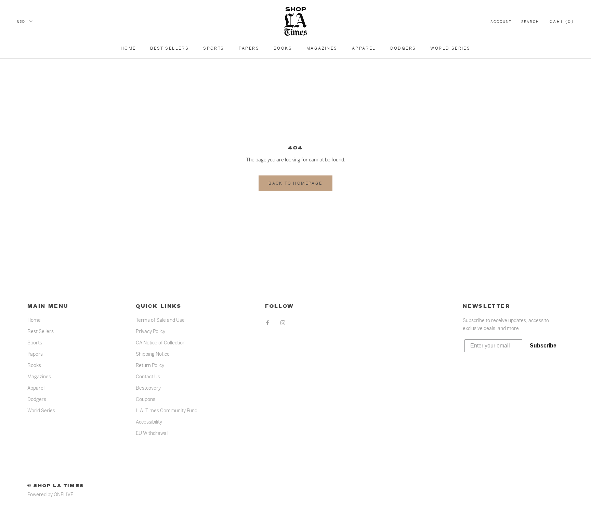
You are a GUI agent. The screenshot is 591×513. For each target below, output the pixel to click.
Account (501, 22)
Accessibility (149, 422)
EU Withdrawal (152, 433)
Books (283, 48)
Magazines (322, 48)
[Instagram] (282, 323)
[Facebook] (267, 323)
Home (128, 48)
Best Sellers (169, 48)
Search (530, 22)
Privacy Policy (150, 331)
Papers (249, 48)
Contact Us (148, 377)
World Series (450, 48)
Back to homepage (295, 183)
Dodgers (403, 48)
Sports (213, 48)
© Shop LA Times (55, 485)
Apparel (364, 48)
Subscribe (543, 346)
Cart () (562, 21)
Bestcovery (148, 388)
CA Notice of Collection (160, 343)
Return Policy (150, 365)
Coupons (145, 399)
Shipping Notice (153, 354)
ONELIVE (63, 494)
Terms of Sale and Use (160, 320)
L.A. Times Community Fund (166, 410)
